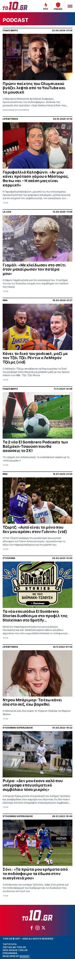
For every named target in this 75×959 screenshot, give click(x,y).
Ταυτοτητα (10, 944)
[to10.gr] (17, 6)
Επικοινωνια (10, 953)
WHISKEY (25, 956)
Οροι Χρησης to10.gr (15, 950)
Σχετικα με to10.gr (14, 947)
